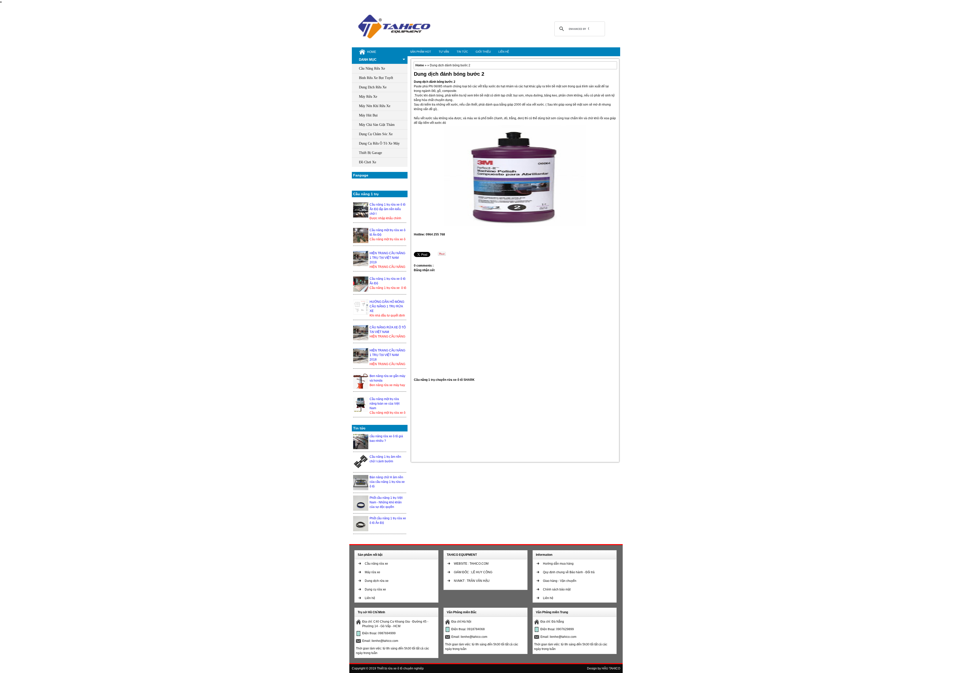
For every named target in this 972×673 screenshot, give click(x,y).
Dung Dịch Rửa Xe (373, 87)
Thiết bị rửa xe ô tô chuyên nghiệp (400, 668)
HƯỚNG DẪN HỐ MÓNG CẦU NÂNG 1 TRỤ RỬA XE (387, 306)
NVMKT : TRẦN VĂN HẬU (472, 581)
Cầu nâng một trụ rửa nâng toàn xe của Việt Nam (384, 403)
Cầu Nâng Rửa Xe (372, 68)
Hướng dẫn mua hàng (558, 563)
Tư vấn (444, 51)
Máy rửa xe (372, 572)
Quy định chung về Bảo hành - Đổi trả (569, 572)
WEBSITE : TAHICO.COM (471, 563)
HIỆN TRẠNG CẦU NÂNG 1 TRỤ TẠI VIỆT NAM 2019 (387, 257)
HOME (371, 52)
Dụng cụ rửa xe (375, 589)
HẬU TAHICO (611, 668)
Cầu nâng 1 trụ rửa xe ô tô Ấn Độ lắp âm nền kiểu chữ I (388, 209)
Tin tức (462, 51)
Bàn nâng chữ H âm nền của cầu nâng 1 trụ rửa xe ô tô (387, 482)
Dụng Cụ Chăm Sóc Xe (376, 134)
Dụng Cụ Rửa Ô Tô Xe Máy (379, 143)
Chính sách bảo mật (557, 589)
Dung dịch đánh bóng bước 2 (449, 74)
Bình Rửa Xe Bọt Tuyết (376, 78)
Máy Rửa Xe (368, 96)
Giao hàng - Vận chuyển (559, 581)
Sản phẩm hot (420, 51)
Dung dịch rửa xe (377, 581)
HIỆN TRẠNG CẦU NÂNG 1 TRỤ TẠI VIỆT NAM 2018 (387, 355)
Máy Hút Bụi (368, 115)
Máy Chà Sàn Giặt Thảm (377, 125)
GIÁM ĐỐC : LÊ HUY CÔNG (473, 572)
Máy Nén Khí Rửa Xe (374, 106)
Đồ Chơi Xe (367, 162)
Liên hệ (503, 51)
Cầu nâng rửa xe (376, 563)
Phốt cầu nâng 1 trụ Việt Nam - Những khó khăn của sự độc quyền (386, 502)
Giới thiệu (483, 51)
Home (420, 65)
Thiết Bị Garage (370, 153)
